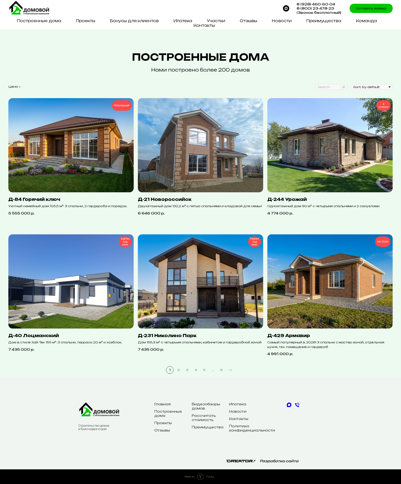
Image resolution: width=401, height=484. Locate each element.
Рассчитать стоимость (204, 417)
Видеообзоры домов (206, 406)
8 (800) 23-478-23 (315, 8)
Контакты (204, 25)
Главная (162, 404)
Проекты (85, 20)
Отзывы (248, 20)
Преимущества (323, 20)
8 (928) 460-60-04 (316, 4)
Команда (366, 20)
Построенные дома (39, 20)
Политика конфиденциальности (252, 428)
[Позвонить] (297, 406)
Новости (282, 20)
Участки (216, 20)
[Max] (286, 8)
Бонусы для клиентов (134, 20)
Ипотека (182, 20)
